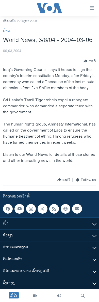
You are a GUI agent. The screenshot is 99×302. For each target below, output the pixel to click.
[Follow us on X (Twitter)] (42, 209)
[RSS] (54, 209)
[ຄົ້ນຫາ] (82, 295)
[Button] (90, 61)
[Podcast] (65, 209)
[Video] (35, 295)
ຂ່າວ (6, 31)
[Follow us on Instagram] (31, 209)
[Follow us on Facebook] (8, 209)
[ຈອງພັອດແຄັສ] (77, 209)
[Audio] (59, 295)
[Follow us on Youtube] (19, 209)
